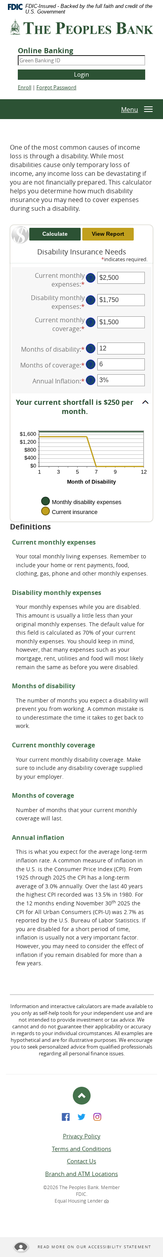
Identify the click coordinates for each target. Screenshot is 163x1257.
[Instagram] (97, 1116)
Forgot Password (56, 87)
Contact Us (81, 1161)
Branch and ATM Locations (81, 1174)
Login (81, 74)
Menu (129, 109)
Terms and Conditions (81, 1149)
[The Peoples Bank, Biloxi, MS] (81, 29)
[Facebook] (66, 1116)
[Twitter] (81, 1116)
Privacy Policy (81, 1136)
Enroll (24, 87)
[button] (81, 407)
